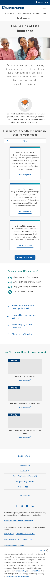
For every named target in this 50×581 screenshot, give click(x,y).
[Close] (44, 549)
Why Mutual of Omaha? (22, 334)
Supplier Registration (25, 481)
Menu (44, 8)
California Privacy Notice (25, 534)
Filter (25, 141)
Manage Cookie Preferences (18, 576)
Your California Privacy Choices (15, 539)
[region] (25, 564)
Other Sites (23, 487)
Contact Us (25, 495)
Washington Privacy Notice (14, 545)
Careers (23, 470)
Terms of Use (35, 571)
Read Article (24, 380)
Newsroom (25, 465)
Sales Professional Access (24, 476)
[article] (25, 163)
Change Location (43, 2)
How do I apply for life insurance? (22, 326)
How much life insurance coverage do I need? (23, 307)
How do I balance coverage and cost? (24, 316)
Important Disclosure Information (17, 521)
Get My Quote (25, 174)
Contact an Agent (25, 245)
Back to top (24, 455)
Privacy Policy (9, 534)
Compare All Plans (25, 257)
